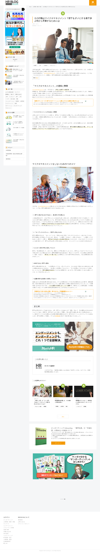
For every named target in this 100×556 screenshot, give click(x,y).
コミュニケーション (10, 101)
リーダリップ (79, 406)
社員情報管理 (7, 541)
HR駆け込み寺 (18, 94)
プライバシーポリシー (23, 523)
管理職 (35, 65)
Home (30, 6)
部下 (17, 96)
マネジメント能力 (38, 406)
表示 (37, 77)
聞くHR (5, 543)
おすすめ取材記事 (9, 92)
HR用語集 (8, 150)
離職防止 (7, 94)
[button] (31, 476)
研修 (66, 406)
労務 (17, 98)
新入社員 (13, 98)
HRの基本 (6, 533)
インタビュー (12, 96)
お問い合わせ (21, 521)
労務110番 (6, 529)
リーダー (7, 98)
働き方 (12, 94)
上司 (40, 65)
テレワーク (17, 92)
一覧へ (63, 416)
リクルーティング (8, 535)
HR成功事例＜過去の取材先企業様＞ (14, 154)
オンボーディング (18, 105)
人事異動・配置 (7, 539)
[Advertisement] (62, 145)
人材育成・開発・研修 (37, 6)
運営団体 (8, 159)
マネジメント (52, 65)
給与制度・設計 (7, 537)
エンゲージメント (9, 103)
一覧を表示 (14, 60)
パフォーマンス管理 (9, 527)
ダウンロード (58, 443)
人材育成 (45, 65)
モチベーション (9, 105)
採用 (16, 103)
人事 (7, 96)
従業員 (17, 101)
